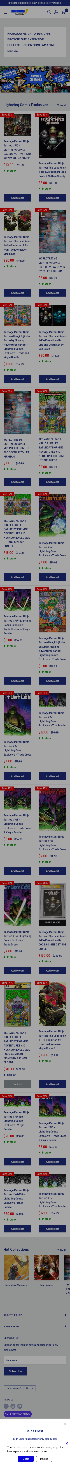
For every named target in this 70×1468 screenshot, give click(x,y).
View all (61, 105)
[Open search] (49, 12)
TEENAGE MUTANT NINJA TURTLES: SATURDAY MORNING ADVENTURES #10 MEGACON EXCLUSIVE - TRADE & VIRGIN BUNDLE (17, 533)
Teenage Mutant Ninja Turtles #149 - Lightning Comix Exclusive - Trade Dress (52, 549)
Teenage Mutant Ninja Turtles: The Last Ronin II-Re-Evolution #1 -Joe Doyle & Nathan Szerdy (52, 170)
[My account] (56, 12)
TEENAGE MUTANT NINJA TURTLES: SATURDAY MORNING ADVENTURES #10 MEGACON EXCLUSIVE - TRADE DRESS (52, 449)
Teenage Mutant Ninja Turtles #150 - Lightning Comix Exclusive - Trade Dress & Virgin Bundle (52, 1131)
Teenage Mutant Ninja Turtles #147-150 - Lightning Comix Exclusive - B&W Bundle (16, 1198)
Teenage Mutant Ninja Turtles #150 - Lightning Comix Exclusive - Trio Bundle (52, 719)
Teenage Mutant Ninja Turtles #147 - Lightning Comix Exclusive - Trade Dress (17, 938)
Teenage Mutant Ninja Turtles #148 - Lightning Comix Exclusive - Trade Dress (52, 843)
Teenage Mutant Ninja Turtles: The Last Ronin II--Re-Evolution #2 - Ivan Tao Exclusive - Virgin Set (17, 245)
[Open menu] (5, 12)
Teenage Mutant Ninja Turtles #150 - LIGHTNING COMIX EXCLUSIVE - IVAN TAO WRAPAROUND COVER (17, 150)
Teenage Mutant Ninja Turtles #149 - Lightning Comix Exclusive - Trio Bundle (52, 1200)
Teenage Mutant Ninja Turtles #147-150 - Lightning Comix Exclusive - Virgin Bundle (16, 1121)
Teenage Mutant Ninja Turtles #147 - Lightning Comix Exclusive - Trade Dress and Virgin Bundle (17, 625)
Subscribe (15, 1371)
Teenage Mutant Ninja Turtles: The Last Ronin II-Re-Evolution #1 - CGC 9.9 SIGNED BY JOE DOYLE (52, 940)
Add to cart (17, 197)
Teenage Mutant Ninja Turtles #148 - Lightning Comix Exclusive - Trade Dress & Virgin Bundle (17, 824)
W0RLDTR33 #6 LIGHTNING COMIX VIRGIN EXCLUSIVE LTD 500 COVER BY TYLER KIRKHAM (17, 448)
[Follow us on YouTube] (19, 1406)
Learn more (40, 1451)
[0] (63, 12)
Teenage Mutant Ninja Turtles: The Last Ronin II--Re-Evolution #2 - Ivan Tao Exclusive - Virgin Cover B (52, 1040)
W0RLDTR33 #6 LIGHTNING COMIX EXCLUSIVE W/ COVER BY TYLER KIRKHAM (52, 265)
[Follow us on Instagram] (12, 1406)
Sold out (17, 1084)
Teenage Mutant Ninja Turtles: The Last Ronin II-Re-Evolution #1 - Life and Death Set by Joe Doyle (52, 340)
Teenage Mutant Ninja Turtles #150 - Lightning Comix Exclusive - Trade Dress (17, 748)
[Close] (65, 1424)
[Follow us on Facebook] (6, 1406)
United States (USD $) (17, 1388)
